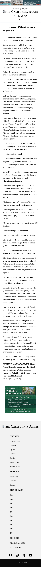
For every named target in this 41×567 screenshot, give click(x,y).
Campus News (15, 441)
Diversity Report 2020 (17, 543)
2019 (11, 520)
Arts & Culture (15, 462)
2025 (11, 495)
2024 (11, 499)
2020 (11, 516)
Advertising (14, 476)
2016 (11, 533)
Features (13, 454)
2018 (11, 524)
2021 (11, 512)
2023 (11, 503)
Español (12, 458)
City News (13, 445)
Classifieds (13, 481)
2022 (11, 507)
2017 (11, 529)
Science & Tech (15, 466)
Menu (20, 20)
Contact (12, 485)
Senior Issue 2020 (16, 547)
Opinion (12, 449)
